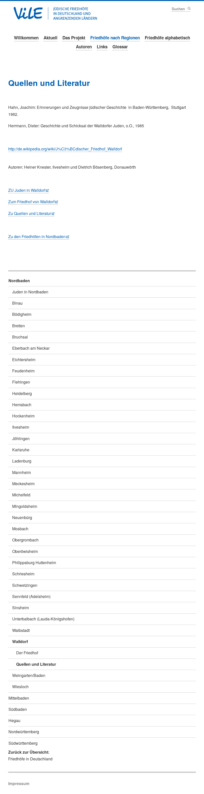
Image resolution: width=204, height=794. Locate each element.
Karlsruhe (20, 450)
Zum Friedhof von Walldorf (31, 201)
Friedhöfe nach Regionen (115, 38)
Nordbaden (19, 280)
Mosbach (20, 528)
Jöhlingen (21, 438)
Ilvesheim (20, 427)
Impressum (18, 783)
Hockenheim (23, 416)
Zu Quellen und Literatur (29, 213)
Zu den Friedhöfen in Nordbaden (37, 236)
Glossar (120, 47)
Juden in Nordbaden (30, 292)
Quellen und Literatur (36, 664)
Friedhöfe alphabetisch (167, 38)
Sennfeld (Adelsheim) (31, 596)
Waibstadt (21, 630)
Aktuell (50, 38)
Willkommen (26, 38)
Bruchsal (20, 337)
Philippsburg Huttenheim (34, 562)
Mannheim (21, 472)
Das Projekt (73, 38)
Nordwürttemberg (23, 731)
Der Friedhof (27, 653)
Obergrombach (25, 540)
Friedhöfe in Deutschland (30, 759)
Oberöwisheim (25, 551)
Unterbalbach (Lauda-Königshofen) (43, 619)
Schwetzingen (24, 585)
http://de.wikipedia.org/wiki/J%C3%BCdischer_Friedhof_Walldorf (65, 149)
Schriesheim (23, 574)
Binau (17, 303)
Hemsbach (21, 404)
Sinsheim (20, 607)
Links (102, 47)
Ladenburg (21, 461)
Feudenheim (23, 371)
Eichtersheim (23, 359)
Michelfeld (21, 495)
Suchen (188, 8)
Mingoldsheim (24, 506)
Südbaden (17, 709)
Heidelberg (22, 393)
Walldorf (20, 641)
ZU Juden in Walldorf (26, 190)
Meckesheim (23, 483)
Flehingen (21, 382)
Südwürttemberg (23, 743)
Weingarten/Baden (28, 675)
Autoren (84, 47)
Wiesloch (20, 686)
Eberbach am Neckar (31, 348)
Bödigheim (21, 314)
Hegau (14, 720)
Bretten (18, 326)
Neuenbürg (22, 517)
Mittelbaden (18, 698)
